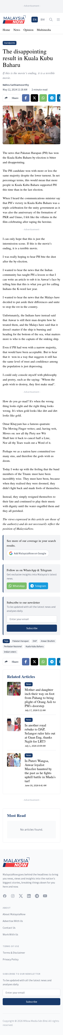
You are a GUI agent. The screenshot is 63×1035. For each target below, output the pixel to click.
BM (42, 19)
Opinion (28, 30)
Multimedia (44, 30)
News (16, 30)
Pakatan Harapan (20, 641)
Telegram (40, 586)
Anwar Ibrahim (48, 641)
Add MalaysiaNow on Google (30, 553)
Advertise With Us (13, 921)
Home (6, 30)
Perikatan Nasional (13, 646)
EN (34, 19)
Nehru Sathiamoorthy (16, 84)
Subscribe (31, 628)
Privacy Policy (10, 959)
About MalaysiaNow (14, 914)
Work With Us (10, 934)
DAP (35, 641)
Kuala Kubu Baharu (35, 646)
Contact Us (9, 927)
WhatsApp (19, 586)
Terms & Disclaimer (14, 952)
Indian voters (10, 651)
